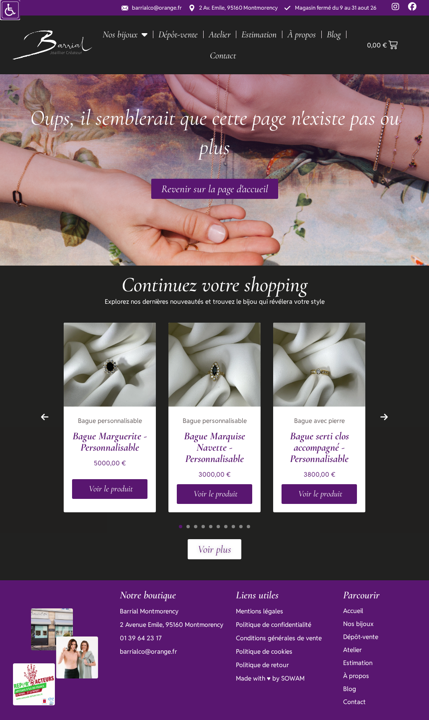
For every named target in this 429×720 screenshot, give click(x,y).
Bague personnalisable (110, 421)
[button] (180, 526)
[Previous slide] (44, 417)
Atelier (219, 34)
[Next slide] (384, 417)
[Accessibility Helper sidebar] (10, 10)
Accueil (353, 611)
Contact (223, 55)
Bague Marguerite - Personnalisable (109, 442)
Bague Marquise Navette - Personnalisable (214, 447)
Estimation (259, 34)
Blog (334, 34)
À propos (301, 34)
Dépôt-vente (178, 34)
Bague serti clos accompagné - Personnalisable (319, 447)
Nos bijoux (120, 34)
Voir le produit (111, 489)
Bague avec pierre (319, 421)
